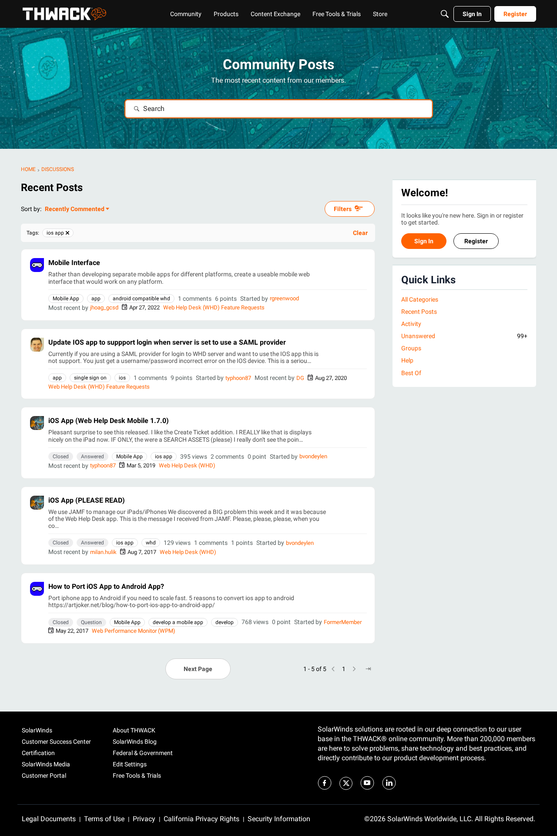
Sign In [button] (423, 241)
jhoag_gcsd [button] (104, 307)
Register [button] (476, 241)
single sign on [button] (90, 378)
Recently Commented (74, 209)
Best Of (411, 372)
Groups (411, 348)
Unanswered (464, 335)
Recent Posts (419, 311)
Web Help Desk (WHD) (187, 465)
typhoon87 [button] (238, 378)
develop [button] (224, 622)
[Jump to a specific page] (368, 669)
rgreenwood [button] (284, 298)
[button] (37, 265)
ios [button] (122, 378)
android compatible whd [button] (141, 298)
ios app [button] (163, 456)
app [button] (96, 298)
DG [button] (300, 378)
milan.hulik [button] (103, 552)
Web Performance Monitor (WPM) (133, 631)
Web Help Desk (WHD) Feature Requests (214, 307)
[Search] (445, 14)
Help (407, 360)
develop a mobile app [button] (178, 622)
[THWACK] (64, 14)
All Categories (419, 299)
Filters (343, 208)
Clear (360, 232)
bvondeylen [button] (313, 456)
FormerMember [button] (343, 622)
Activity (411, 323)
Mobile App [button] (66, 298)
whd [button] (151, 543)
